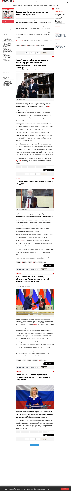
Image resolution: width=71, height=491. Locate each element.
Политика (15, 5)
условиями (25, 489)
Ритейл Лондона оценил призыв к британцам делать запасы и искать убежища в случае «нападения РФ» (7, 83)
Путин (24, 360)
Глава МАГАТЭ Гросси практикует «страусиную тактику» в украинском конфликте (7, 45)
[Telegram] (62, 2)
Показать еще (35, 445)
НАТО (40, 360)
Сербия (29, 262)
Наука (56, 5)
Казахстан (23, 45)
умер (46, 213)
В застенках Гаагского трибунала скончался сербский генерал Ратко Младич (7, 51)
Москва (29, 360)
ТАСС (28, 16)
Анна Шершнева (28, 69)
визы (33, 45)
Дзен (27, 52)
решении (21, 240)
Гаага (34, 262)
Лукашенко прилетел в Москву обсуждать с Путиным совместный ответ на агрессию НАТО (7, 39)
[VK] (65, 2)
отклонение (18, 226)
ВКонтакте (32, 52)
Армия (34, 5)
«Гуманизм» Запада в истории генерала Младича (7, 33)
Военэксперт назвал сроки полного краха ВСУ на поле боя (7, 71)
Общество (26, 5)
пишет (48, 106)
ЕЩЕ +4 (45, 262)
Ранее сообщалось (19, 40)
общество (18, 262)
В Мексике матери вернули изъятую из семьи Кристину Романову (7, 77)
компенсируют (19, 160)
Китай (28, 45)
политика (24, 262)
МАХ (38, 52)
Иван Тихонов (27, 286)
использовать (18, 113)
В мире (30, 5)
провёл (39, 220)
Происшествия (39, 5)
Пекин (37, 45)
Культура (46, 5)
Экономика (20, 5)
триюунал (40, 262)
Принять (65, 488)
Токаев (17, 45)
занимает (22, 161)
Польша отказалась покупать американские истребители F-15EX (7, 56)
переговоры (35, 360)
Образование (52, 5)
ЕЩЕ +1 (42, 45)
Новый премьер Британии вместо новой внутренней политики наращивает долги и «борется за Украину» (7, 27)
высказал (35, 324)
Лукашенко (18, 360)
